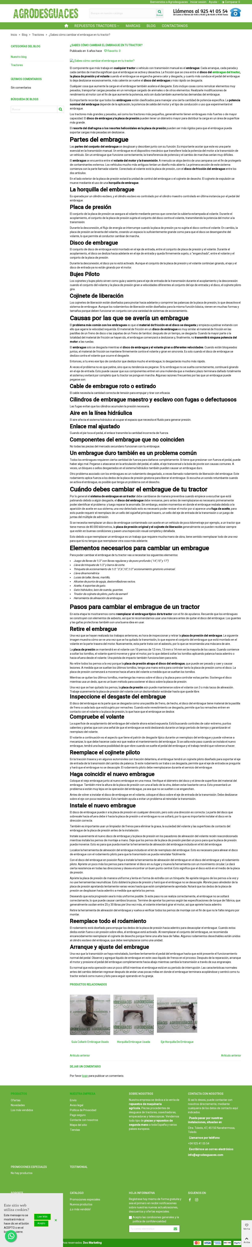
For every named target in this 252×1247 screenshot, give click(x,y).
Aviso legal (76, 1105)
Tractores (17, 65)
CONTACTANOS (175, 26)
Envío (73, 1100)
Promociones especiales (29, 1166)
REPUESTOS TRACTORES (95, 26)
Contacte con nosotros (84, 1120)
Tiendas (75, 1129)
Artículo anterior (80, 1055)
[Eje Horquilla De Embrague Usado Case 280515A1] (177, 1015)
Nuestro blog (19, 56)
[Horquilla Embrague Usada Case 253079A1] (133, 1015)
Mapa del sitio (78, 1124)
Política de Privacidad (83, 1110)
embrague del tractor (226, 72)
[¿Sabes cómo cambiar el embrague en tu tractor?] (102, 60)
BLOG (151, 26)
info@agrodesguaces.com (205, 1154)
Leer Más (42, 1216)
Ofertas (15, 1100)
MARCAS (133, 26)
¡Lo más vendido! (80, 1209)
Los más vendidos (22, 1110)
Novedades (18, 1105)
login (85, 1075)
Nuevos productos (81, 1204)
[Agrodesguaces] (45, 13)
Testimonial (78, 1166)
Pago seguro (78, 1115)
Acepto (41, 1223)
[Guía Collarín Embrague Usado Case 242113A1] (90, 1015)
